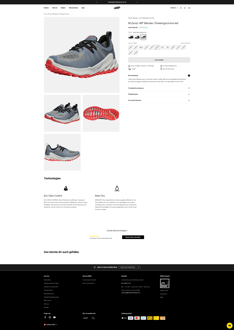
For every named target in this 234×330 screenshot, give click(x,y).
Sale (83, 8)
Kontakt (46, 307)
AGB (161, 297)
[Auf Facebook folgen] (45, 317)
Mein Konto (47, 300)
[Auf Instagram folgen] (50, 317)
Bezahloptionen (49, 293)
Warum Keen (73, 8)
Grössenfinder (48, 290)
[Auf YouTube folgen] (54, 317)
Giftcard (46, 304)
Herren (54, 8)
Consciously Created (89, 280)
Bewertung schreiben (133, 237)
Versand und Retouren (51, 287)
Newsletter (47, 280)
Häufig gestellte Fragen (51, 283)
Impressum (163, 294)
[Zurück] (96, 2)
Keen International (88, 283)
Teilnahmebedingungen (51, 297)
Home (45, 14)
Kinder (63, 8)
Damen (46, 8)
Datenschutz (164, 290)
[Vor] (137, 2)
